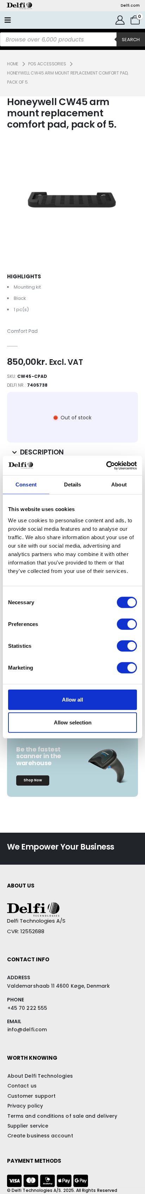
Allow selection (73, 722)
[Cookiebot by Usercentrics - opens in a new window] (106, 465)
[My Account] (120, 20)
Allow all (72, 699)
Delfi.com (130, 5)
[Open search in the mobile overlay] (72, 39)
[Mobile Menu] (7, 20)
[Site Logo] (19, 5)
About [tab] (119, 485)
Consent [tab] (26, 485)
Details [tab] (72, 485)
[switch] (127, 624)
